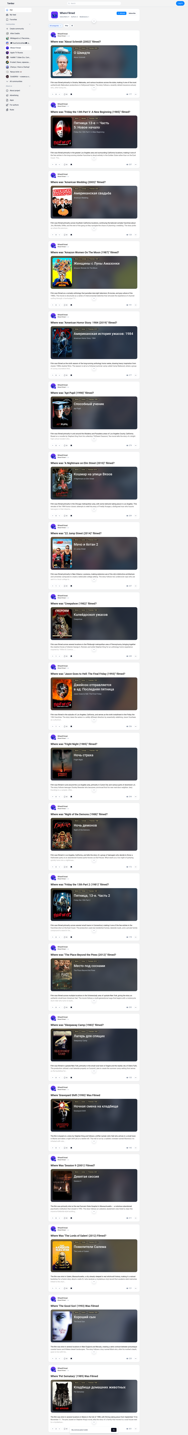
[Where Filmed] (55, 36)
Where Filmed (62, 36)
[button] (10, 3)
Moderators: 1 (84, 17)
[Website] (72, 25)
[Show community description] (94, 21)
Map (66, 25)
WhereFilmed (63, 34)
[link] (65, 94)
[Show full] (94, 88)
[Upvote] (53, 94)
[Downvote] (59, 94)
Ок (114, 1430)
